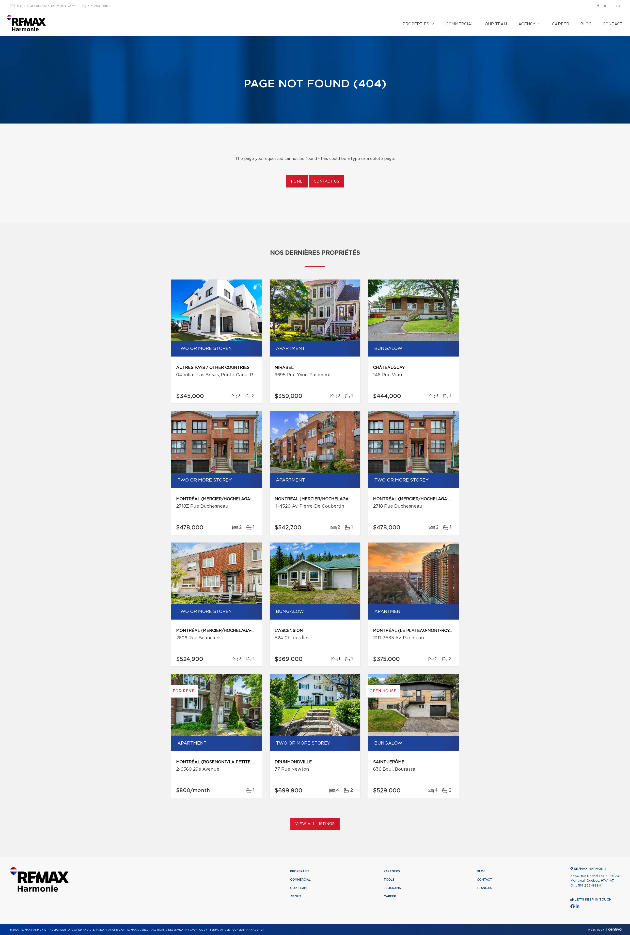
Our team (496, 24)
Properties (416, 24)
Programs (392, 888)
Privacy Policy (196, 930)
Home (297, 181)
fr (618, 6)
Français (484, 888)
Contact (613, 24)
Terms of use (220, 930)
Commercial (460, 24)
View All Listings (314, 824)
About (295, 896)
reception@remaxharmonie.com (46, 6)
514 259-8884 (98, 6)
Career (560, 24)
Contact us (326, 181)
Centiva (614, 929)
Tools (389, 879)
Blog (586, 24)
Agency (527, 24)
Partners (392, 871)
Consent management (249, 930)
